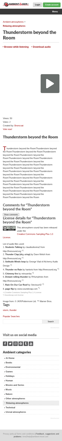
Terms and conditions (25, 434)
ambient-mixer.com (17, 4)
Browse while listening (16, 47)
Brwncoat (18, 125)
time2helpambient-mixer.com (35, 436)
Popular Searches (11, 316)
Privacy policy (9, 434)
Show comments (11, 215)
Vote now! (7, 129)
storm (5, 310)
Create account (51, 5)
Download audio (42, 47)
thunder (13, 310)
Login (37, 5)
